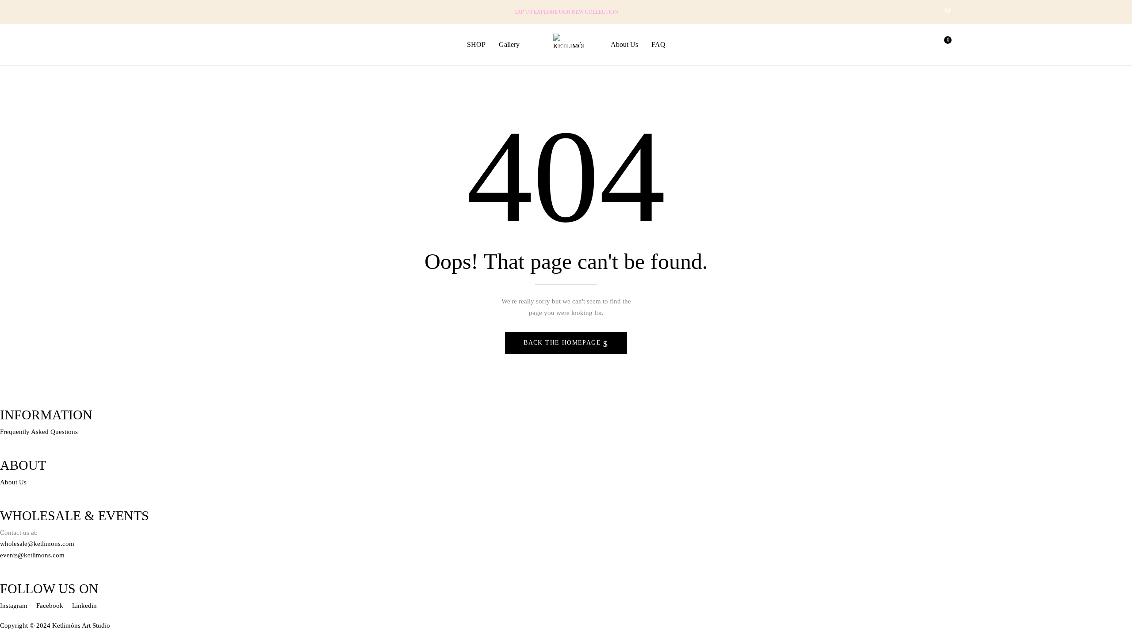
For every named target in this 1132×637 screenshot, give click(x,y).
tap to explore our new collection (566, 12)
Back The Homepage (563, 342)
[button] (944, 45)
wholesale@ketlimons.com (37, 543)
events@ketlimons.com (32, 555)
